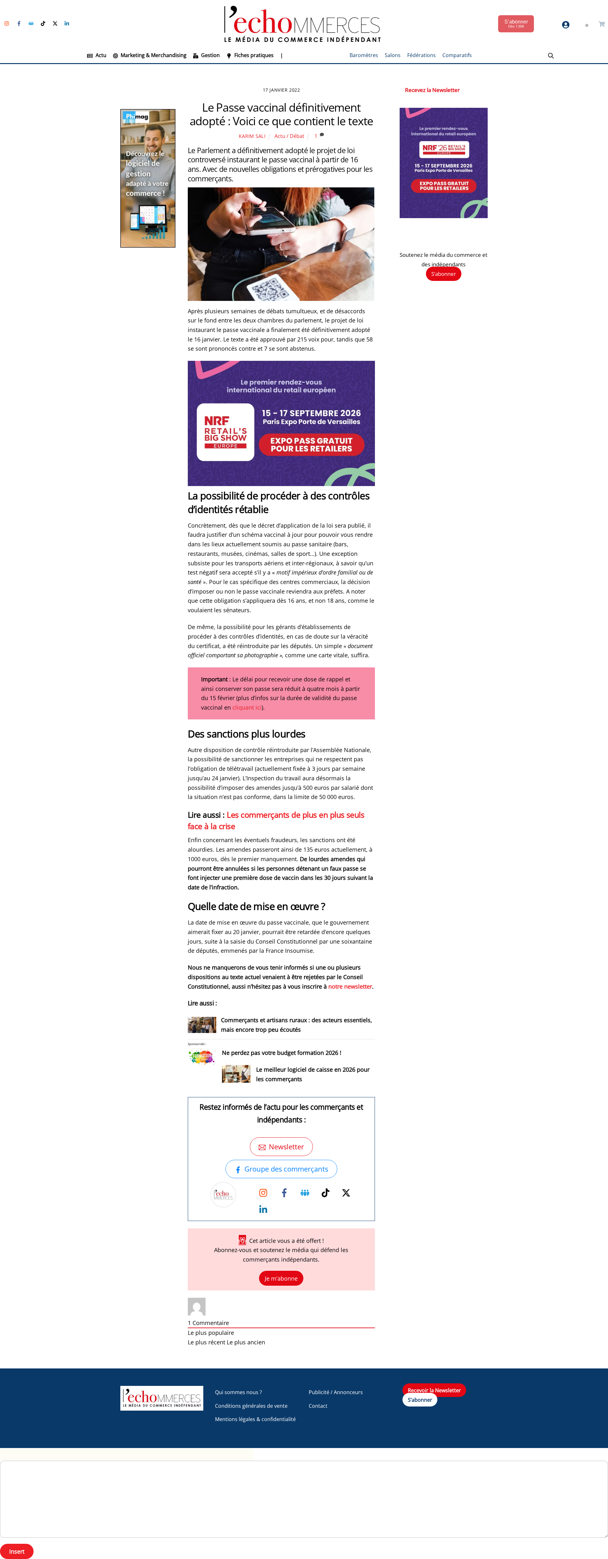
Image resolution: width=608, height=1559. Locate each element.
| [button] (281, 55)
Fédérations (421, 55)
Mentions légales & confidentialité (255, 1419)
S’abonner (443, 273)
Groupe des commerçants (286, 1168)
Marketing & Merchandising (153, 55)
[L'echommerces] (161, 1407)
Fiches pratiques (253, 55)
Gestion (210, 55)
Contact (318, 1405)
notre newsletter (350, 986)
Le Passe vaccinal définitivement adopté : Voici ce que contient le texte (281, 114)
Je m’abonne (281, 1278)
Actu (100, 55)
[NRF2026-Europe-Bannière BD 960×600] (281, 484)
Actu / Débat (289, 136)
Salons (393, 55)
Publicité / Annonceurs (336, 1392)
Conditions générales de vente (251, 1405)
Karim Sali (252, 136)
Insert (16, 1551)
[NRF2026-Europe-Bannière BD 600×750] (444, 216)
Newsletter (286, 1146)
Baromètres (364, 55)
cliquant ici (247, 707)
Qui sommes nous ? (238, 1392)
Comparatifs (457, 55)
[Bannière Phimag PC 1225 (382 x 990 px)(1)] (147, 245)
